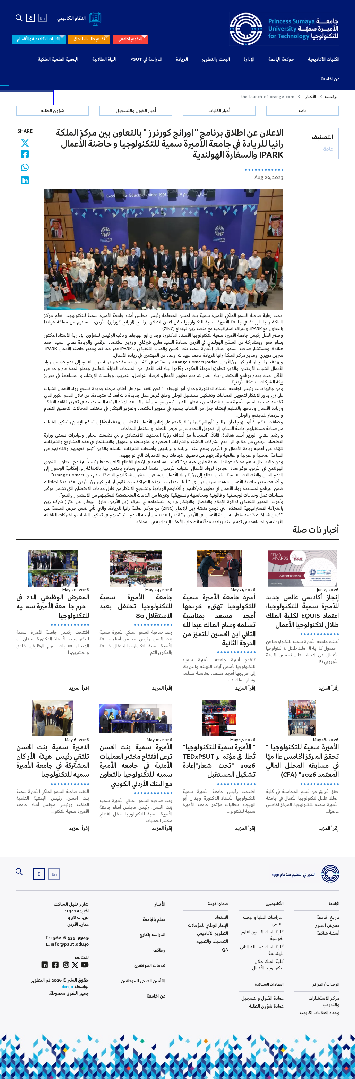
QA (225, 950)
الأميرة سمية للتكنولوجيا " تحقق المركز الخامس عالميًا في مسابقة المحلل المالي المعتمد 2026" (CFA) (302, 761)
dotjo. (66, 987)
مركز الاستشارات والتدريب (324, 1001)
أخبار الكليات (219, 110)
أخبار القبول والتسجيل (136, 110)
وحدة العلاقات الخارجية (319, 1013)
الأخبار (310, 97)
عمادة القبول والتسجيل (262, 998)
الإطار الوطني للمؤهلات (208, 925)
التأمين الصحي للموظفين (143, 981)
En (42, 18)
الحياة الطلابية (104, 59)
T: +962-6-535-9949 (67, 937)
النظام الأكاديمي (72, 18)
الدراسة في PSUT (146, 59)
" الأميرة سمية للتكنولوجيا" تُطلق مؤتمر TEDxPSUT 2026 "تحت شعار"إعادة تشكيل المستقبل (219, 761)
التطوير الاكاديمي (212, 933)
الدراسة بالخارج (152, 935)
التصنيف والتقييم (212, 941)
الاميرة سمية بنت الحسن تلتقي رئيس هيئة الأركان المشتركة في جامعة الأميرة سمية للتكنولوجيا (52, 761)
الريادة (182, 59)
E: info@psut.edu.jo (67, 944)
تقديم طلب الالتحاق (89, 39)
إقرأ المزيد (328, 688)
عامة (302, 110)
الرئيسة (331, 97)
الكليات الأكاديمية (323, 59)
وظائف (159, 950)
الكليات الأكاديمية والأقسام (38, 39)
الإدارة (249, 59)
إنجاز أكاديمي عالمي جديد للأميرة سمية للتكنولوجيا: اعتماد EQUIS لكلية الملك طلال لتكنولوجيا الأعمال (302, 611)
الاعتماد (221, 917)
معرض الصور (327, 925)
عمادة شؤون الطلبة (266, 1006)
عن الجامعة (330, 79)
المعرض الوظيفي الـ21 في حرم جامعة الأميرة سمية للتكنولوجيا (52, 607)
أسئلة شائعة (328, 933)
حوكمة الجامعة (281, 59)
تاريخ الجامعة (328, 917)
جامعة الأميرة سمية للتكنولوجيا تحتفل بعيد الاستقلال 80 (135, 607)
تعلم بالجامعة (153, 919)
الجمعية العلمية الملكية (58, 59)
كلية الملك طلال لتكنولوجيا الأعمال (268, 965)
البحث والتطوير (216, 59)
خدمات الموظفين (149, 966)
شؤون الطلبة (52, 110)
